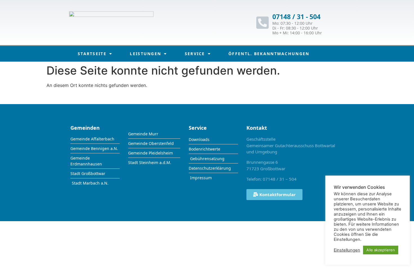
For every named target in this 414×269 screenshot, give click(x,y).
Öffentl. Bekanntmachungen (269, 53)
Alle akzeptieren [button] (380, 250)
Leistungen (145, 53)
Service (195, 53)
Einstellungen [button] (347, 250)
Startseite (92, 53)
